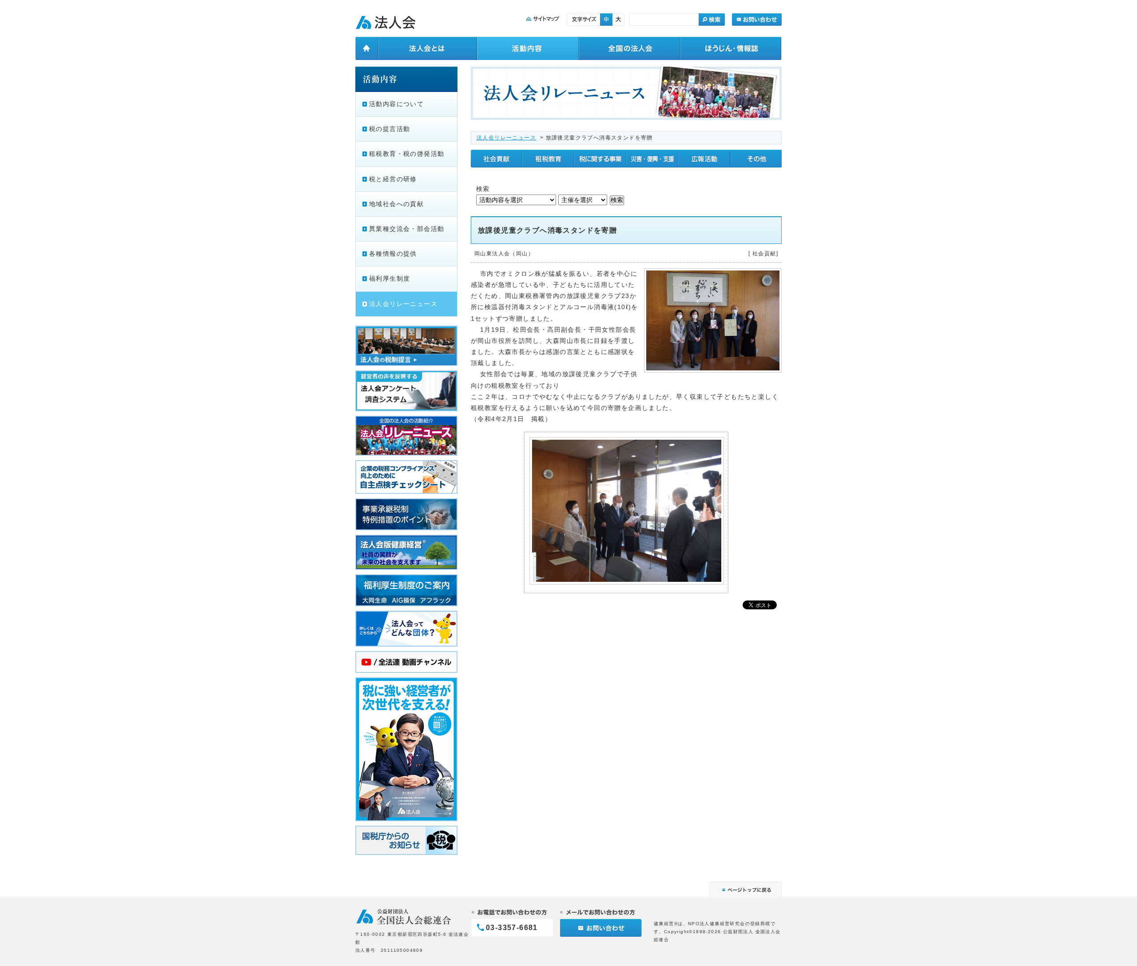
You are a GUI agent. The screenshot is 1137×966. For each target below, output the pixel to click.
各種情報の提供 (393, 253)
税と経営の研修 (393, 179)
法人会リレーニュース (506, 138)
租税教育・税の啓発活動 (406, 153)
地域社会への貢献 (396, 203)
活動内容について (396, 103)
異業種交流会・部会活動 (406, 228)
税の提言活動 (389, 128)
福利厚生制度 (389, 278)
